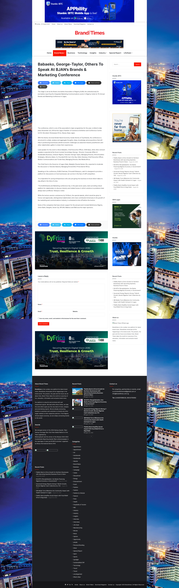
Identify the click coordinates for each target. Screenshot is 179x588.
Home (53, 24)
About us (59, 24)
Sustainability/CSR (78, 562)
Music (75, 533)
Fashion (75, 487)
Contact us (90, 24)
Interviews (76, 522)
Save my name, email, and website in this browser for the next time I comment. (62, 318)
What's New (77, 577)
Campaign (76, 470)
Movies (75, 530)
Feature (75, 496)
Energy (75, 478)
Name (40, 304)
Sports (75, 556)
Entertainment (77, 481)
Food (74, 499)
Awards (75, 461)
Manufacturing (77, 528)
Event (75, 484)
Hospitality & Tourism (79, 504)
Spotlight (76, 559)
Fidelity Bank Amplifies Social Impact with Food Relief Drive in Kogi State (94, 428)
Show (75, 548)
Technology (82, 53)
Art (74, 452)
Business (71, 53)
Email (40, 311)
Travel (75, 568)
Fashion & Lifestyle (79, 493)
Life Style (76, 525)
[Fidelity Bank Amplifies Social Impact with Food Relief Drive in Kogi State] (77, 429)
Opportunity (76, 539)
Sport (75, 554)
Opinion (75, 536)
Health (75, 501)
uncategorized (77, 574)
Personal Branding (78, 545)
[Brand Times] (89, 33)
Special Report (115, 53)
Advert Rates (68, 24)
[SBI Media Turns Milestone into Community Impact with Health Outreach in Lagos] (77, 420)
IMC (74, 507)
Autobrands (76, 455)
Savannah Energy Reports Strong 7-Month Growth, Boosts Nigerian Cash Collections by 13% (127, 173)
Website (75, 311)
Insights (93, 53)
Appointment (77, 446)
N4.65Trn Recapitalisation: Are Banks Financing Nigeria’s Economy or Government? (95, 402)
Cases (75, 473)
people (75, 542)
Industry (102, 53)
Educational (76, 475)
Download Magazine (79, 24)
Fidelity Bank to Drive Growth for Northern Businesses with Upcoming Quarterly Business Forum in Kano (126, 160)
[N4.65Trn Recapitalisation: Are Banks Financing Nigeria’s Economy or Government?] (77, 402)
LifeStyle (127, 53)
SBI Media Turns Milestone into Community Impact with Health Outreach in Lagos (94, 420)
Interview (76, 519)
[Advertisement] (71, 113)
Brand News (59, 53)
